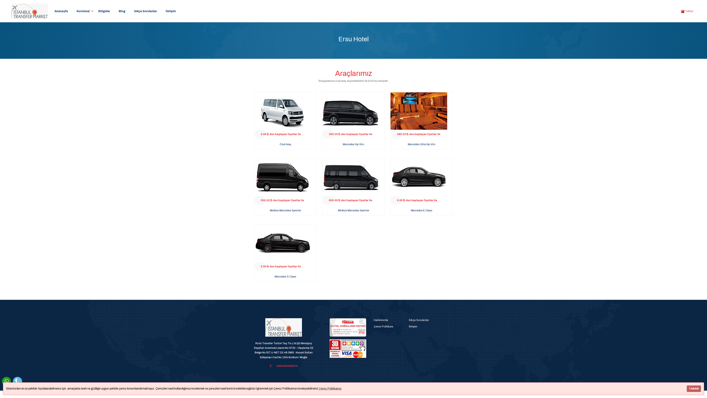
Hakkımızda (381, 320)
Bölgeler (104, 11)
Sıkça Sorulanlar (145, 11)
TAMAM (694, 388)
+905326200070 (287, 366)
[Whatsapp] (6, 381)
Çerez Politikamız (330, 388)
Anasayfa (61, 11)
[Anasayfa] (283, 329)
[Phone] (17, 381)
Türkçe (689, 11)
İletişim (171, 11)
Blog (122, 11)
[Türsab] (348, 327)
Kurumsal (83, 11)
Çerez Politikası (383, 326)
